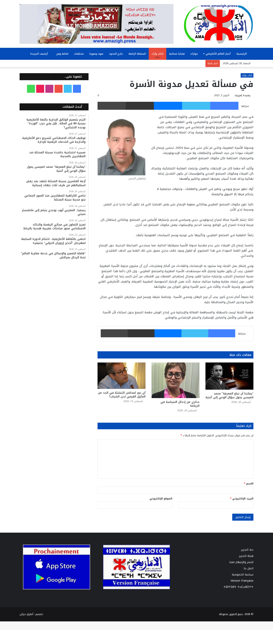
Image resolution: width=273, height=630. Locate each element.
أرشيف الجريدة (39, 53)
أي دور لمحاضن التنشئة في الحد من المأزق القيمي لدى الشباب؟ (121, 394)
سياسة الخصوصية (242, 574)
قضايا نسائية (177, 53)
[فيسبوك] (224, 106)
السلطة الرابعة (137, 53)
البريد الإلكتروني (241, 498)
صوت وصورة (96, 53)
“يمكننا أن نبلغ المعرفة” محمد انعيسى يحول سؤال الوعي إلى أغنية (229, 395)
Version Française (242, 580)
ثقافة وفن (62, 53)
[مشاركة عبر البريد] (140, 106)
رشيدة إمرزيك (242, 95)
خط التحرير (247, 549)
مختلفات (79, 53)
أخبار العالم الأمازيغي (218, 53)
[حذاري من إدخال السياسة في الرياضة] (175, 380)
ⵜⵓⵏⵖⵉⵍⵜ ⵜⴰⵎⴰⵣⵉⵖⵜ (238, 586)
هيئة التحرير (246, 555)
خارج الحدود (116, 53)
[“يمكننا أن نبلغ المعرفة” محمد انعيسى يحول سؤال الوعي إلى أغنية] (229, 375)
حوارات (194, 53)
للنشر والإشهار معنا (241, 562)
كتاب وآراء (157, 53)
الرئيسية (242, 53)
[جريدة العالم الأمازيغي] (218, 24)
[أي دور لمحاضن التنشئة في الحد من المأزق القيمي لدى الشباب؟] (121, 375)
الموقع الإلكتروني (160, 498)
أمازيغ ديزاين (26, 614)
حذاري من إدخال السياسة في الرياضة (179, 403)
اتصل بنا (248, 568)
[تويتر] (196, 106)
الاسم (248, 483)
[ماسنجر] (168, 106)
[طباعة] (112, 106)
